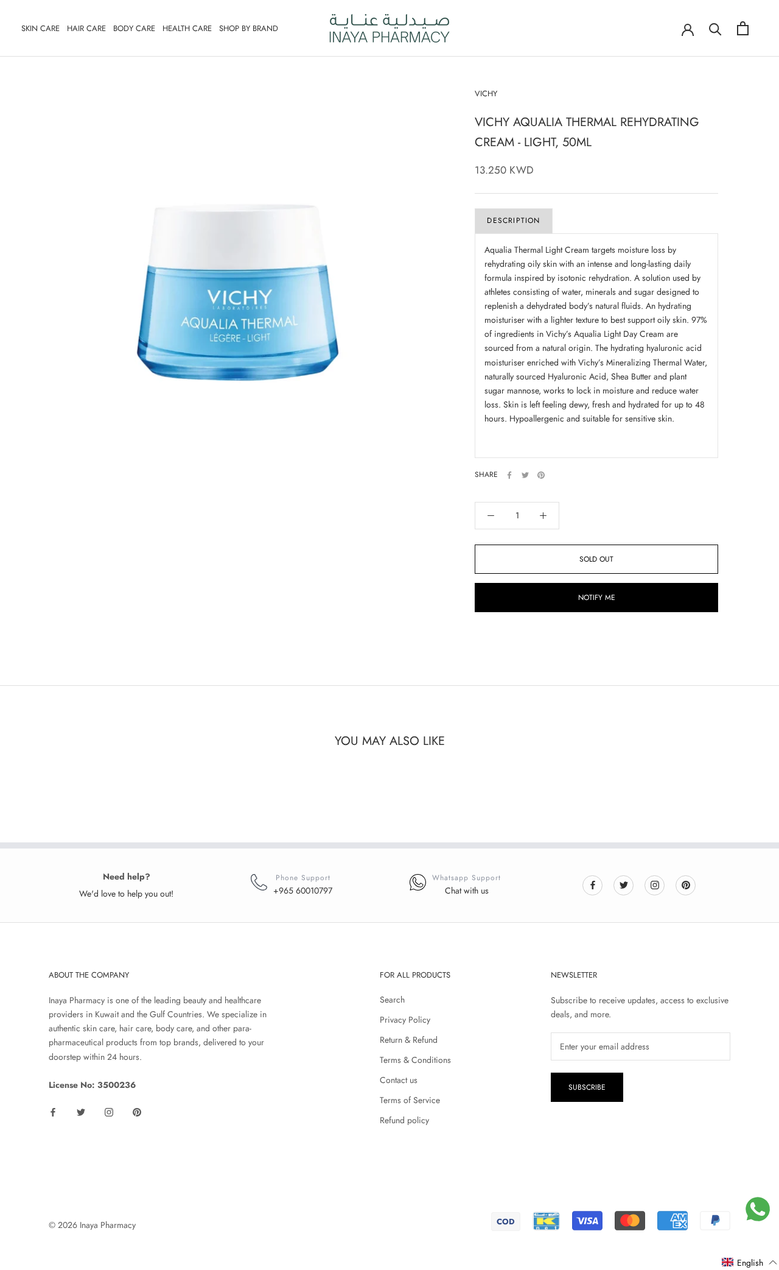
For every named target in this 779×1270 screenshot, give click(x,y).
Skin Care (40, 28)
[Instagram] (655, 885)
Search (392, 999)
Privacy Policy (405, 1020)
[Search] (715, 28)
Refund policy (404, 1120)
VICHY (486, 93)
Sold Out (596, 559)
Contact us (398, 1080)
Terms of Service (410, 1100)
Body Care (134, 28)
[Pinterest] (541, 475)
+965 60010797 (302, 890)
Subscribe (587, 1087)
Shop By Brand (248, 28)
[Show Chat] (757, 1209)
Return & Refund (409, 1040)
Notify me (596, 597)
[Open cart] (743, 28)
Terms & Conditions (415, 1060)
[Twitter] (525, 475)
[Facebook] (509, 475)
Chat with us (467, 890)
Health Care (187, 28)
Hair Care (86, 28)
